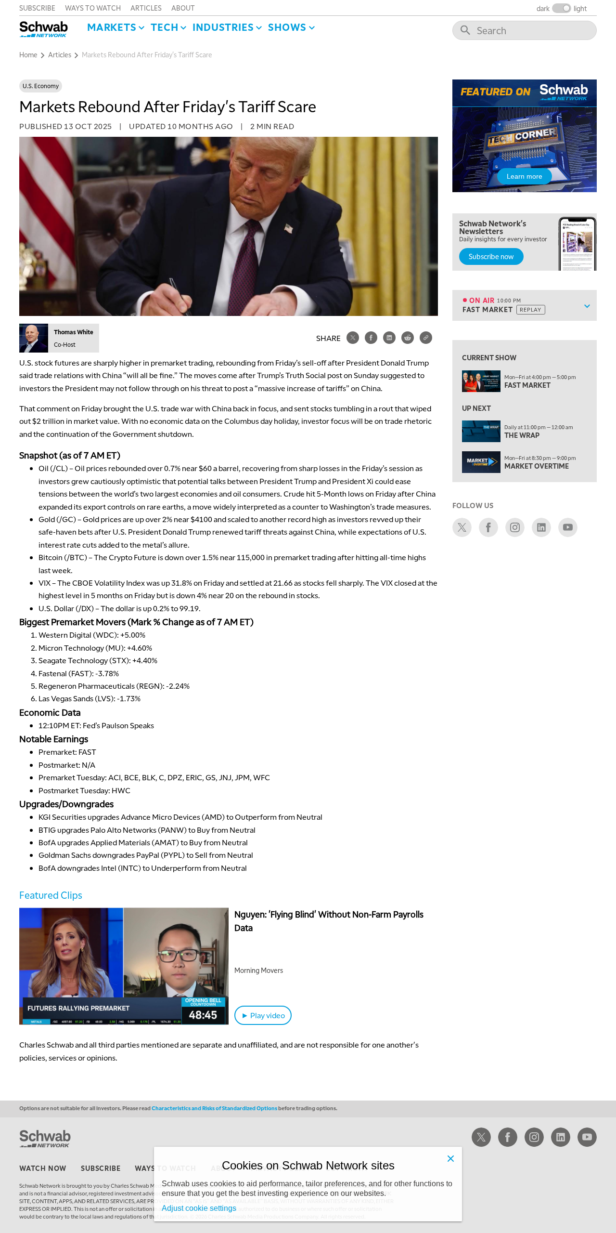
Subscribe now (491, 256)
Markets (112, 27)
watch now (42, 1168)
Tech (164, 27)
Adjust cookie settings (199, 1208)
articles (146, 7)
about (183, 7)
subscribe (37, 7)
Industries (223, 27)
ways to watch (93, 7)
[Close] (450, 1158)
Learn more (524, 176)
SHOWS (287, 27)
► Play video (263, 1015)
